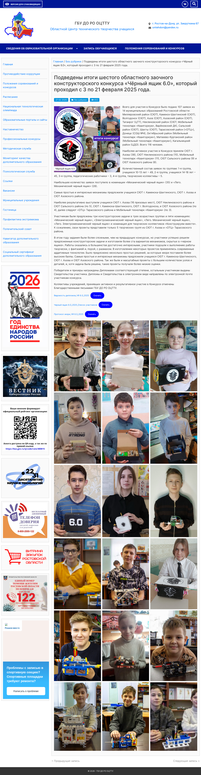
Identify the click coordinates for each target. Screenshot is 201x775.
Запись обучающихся (100, 48)
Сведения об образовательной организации (39, 48)
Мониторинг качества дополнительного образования (22, 160)
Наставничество (13, 129)
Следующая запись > (186, 760)
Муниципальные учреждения (21, 200)
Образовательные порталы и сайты (25, 119)
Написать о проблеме (26, 691)
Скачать (97, 295)
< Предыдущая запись (66, 760)
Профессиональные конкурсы (21, 138)
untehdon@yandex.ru (165, 27)
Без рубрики (80, 100)
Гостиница (9, 209)
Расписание (10, 96)
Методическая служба (17, 148)
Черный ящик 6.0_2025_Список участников (75, 305)
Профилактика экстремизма (21, 219)
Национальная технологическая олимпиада (23, 108)
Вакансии (9, 190)
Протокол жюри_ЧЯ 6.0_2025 (68, 314)
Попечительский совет (17, 229)
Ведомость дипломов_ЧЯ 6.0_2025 (71, 295)
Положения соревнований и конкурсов (154, 48)
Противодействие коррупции (21, 73)
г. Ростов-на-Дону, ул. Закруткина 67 (175, 23)
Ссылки (8, 181)
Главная (8, 64)
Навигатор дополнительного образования (21, 240)
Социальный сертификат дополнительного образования (22, 253)
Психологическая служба (19, 171)
